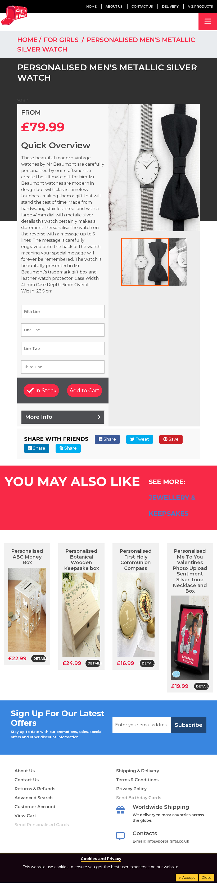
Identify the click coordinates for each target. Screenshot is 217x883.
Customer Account (35, 806)
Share (109, 439)
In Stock (45, 390)
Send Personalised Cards (42, 824)
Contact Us (142, 6)
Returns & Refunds (35, 788)
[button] (183, 262)
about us (114, 6)
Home (91, 6)
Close (206, 877)
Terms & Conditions (137, 779)
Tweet (141, 439)
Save (173, 439)
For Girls (62, 40)
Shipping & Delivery (137, 770)
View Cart (25, 815)
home (27, 40)
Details (39, 659)
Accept (188, 877)
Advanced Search (34, 797)
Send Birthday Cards (138, 797)
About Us (25, 770)
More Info (38, 417)
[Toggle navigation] (207, 21)
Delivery (170, 6)
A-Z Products (200, 6)
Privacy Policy (131, 788)
